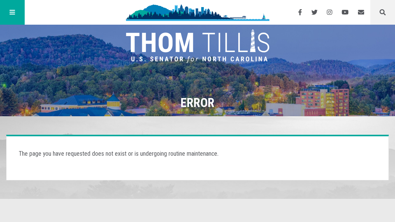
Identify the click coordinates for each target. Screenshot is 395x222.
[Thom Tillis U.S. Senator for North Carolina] (197, 12)
